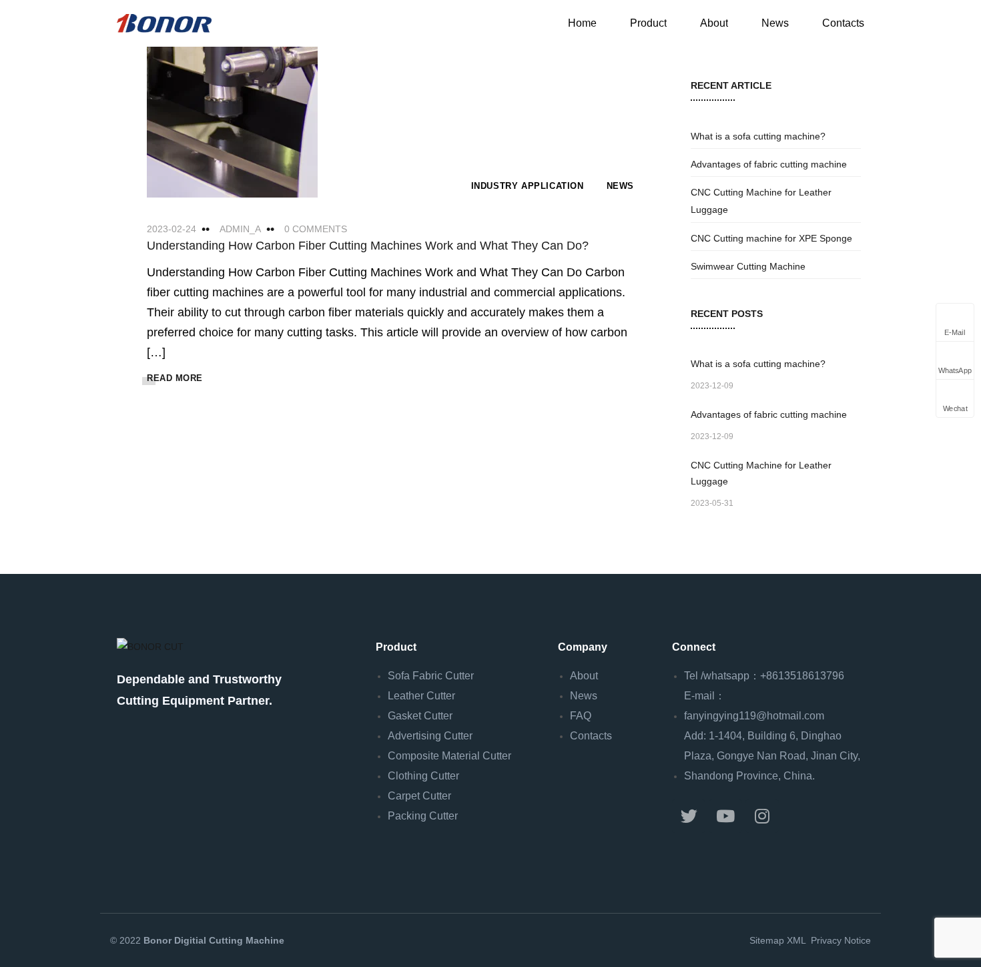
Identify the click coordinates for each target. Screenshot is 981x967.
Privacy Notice (839, 940)
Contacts (843, 23)
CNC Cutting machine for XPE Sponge (771, 238)
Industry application (527, 186)
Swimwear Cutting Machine (748, 266)
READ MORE (175, 378)
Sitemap (766, 940)
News (775, 23)
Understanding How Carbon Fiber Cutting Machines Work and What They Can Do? (368, 245)
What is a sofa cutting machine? (758, 136)
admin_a (240, 229)
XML (796, 940)
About (714, 23)
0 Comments (315, 229)
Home (582, 23)
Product (648, 23)
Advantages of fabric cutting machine (769, 164)
